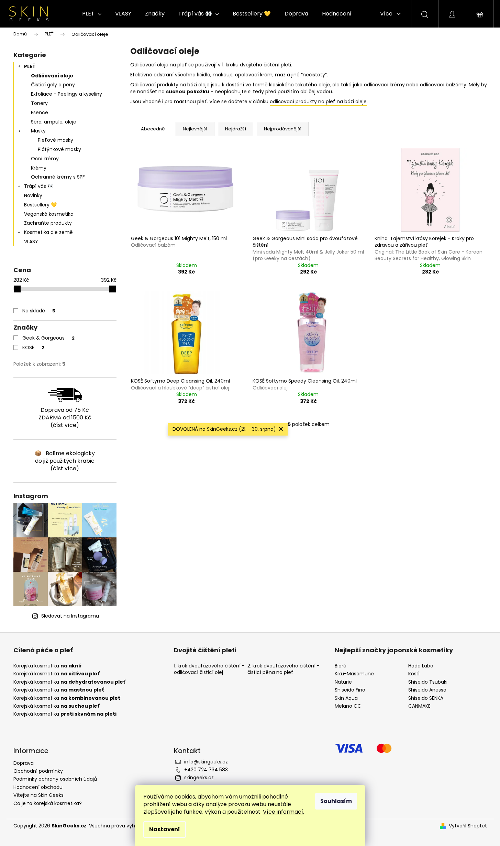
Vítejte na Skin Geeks (38, 795)
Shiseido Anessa (427, 690)
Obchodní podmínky (38, 771)
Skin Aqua (346, 698)
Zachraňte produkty (48, 222)
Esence (39, 112)
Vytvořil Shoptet (468, 826)
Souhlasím (336, 801)
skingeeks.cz (199, 777)
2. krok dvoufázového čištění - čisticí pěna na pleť (283, 669)
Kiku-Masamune (354, 674)
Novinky (33, 195)
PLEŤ (30, 66)
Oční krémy (45, 158)
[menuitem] (91, 14)
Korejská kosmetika (47, 666)
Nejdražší (235, 129)
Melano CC (348, 706)
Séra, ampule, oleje (53, 121)
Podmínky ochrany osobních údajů (55, 778)
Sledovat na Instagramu (70, 615)
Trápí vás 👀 (38, 186)
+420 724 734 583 (206, 769)
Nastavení (164, 829)
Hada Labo (420, 666)
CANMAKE (419, 706)
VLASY (31, 241)
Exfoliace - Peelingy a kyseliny (66, 93)
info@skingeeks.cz (206, 761)
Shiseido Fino (350, 690)
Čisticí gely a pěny (53, 84)
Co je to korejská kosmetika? (47, 803)
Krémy (38, 167)
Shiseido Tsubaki (427, 682)
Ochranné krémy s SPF (58, 176)
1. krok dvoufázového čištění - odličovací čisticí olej (209, 669)
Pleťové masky (55, 140)
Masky (38, 130)
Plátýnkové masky (59, 149)
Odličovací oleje (52, 75)
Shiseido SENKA (425, 698)
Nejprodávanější (282, 129)
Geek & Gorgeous (48, 337)
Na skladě (38, 310)
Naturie (343, 682)
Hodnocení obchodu (38, 787)
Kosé (414, 674)
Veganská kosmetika (49, 214)
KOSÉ (33, 347)
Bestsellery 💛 (40, 204)
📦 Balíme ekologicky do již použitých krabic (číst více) (65, 461)
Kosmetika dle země (48, 232)
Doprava (23, 763)
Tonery (39, 103)
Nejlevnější (195, 129)
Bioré (340, 666)
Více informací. (283, 812)
